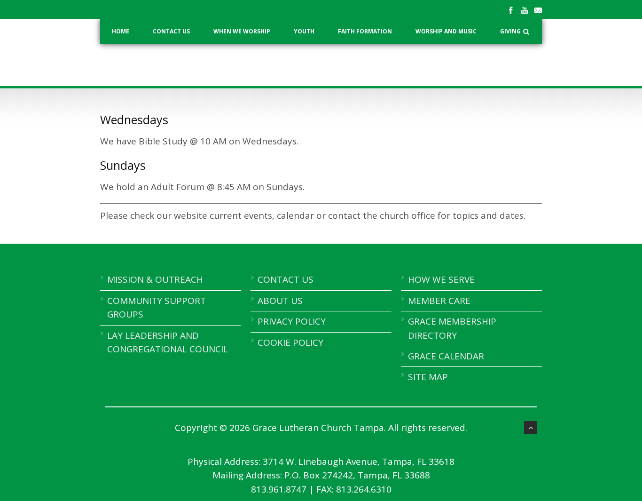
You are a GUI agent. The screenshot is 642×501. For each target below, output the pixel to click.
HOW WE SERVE (441, 279)
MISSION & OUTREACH (155, 279)
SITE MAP (428, 377)
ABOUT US (280, 300)
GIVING (510, 31)
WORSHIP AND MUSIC (446, 31)
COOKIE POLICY (290, 342)
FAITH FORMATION (365, 31)
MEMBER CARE (439, 300)
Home (120, 31)
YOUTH (304, 31)
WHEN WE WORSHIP (241, 31)
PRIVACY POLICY (292, 321)
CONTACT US (171, 31)
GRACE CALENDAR (446, 356)
